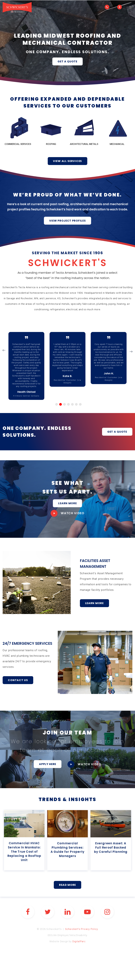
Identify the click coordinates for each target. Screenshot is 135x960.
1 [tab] (56, 404)
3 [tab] (64, 404)
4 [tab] (68, 404)
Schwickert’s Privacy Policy (81, 929)
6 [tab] (76, 404)
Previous (4, 350)
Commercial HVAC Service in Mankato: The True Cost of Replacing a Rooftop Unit (24, 851)
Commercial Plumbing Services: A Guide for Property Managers (67, 849)
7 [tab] (80, 404)
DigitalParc (79, 941)
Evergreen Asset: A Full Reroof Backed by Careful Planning (110, 847)
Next (131, 351)
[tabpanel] (26, 361)
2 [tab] (60, 404)
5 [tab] (72, 404)
